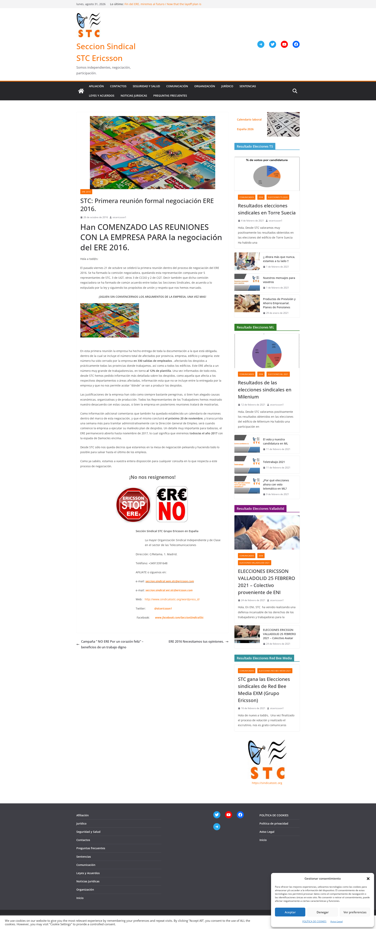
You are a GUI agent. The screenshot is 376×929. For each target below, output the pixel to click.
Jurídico (227, 86)
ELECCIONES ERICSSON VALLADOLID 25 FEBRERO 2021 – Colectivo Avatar (279, 634)
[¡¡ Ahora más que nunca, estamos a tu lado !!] (247, 261)
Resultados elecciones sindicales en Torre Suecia (267, 209)
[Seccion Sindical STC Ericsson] (81, 91)
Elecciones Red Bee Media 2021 (275, 670)
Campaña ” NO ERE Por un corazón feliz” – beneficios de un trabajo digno (112, 644)
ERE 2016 (86, 191)
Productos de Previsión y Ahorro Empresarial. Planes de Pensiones (279, 303)
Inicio (80, 898)
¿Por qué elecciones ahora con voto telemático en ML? (276, 484)
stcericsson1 (119, 217)
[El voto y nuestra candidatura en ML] (247, 444)
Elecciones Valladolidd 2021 (255, 562)
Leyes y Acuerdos (101, 95)
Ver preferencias (354, 912)
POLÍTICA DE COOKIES (314, 921)
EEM (261, 197)
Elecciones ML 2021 (278, 374)
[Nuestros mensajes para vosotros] (247, 282)
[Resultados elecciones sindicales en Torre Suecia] (267, 174)
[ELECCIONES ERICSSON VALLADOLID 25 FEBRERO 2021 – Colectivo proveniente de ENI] (267, 532)
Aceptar (290, 912)
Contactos (118, 86)
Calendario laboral (249, 119)
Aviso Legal (336, 921)
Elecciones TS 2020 (278, 197)
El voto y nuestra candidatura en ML (275, 441)
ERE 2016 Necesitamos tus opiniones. (196, 641)
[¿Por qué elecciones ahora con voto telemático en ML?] (247, 487)
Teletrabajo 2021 (274, 462)
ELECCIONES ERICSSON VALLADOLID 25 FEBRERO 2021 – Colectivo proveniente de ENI (266, 581)
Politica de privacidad (273, 823)
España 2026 (245, 129)
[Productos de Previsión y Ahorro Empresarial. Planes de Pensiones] (247, 306)
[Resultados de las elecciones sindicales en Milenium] (267, 351)
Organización (204, 86)
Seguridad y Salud (146, 86)
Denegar (323, 912)
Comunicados (247, 197)
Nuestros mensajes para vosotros (279, 280)
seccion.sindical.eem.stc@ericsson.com (170, 581)
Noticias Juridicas (134, 95)
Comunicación (177, 86)
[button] (368, 879)
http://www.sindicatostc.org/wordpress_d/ (172, 599)
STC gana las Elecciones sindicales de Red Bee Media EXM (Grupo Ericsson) (264, 689)
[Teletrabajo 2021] (247, 465)
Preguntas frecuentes (170, 95)
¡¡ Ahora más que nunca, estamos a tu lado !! (279, 259)
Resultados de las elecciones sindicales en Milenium (264, 389)
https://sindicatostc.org (267, 783)
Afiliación (96, 86)
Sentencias (248, 86)
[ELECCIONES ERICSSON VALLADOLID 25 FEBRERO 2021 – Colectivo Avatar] (247, 636)
